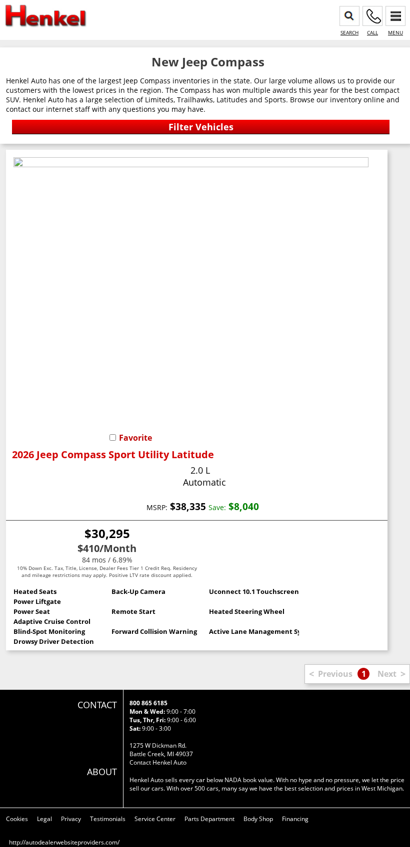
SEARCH (349, 32)
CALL (372, 32)
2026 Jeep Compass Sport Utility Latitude (113, 454)
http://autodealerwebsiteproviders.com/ (64, 842)
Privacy (71, 819)
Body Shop (258, 819)
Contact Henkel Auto (158, 762)
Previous (335, 673)
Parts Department (209, 819)
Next (387, 673)
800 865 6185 (149, 703)
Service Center (155, 819)
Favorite (135, 437)
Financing (295, 819)
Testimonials (108, 819)
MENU (395, 32)
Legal (44, 819)
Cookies (17, 819)
